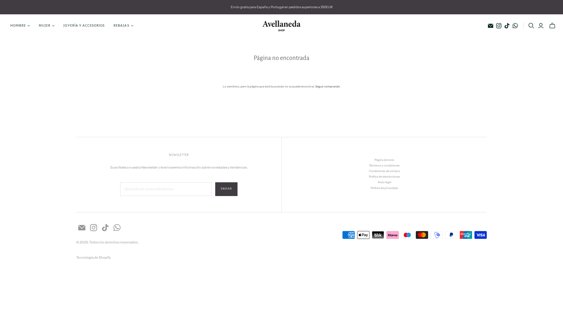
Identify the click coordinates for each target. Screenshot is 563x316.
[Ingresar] (541, 26)
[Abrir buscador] (531, 26)
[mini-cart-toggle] (552, 26)
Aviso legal (384, 182)
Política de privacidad (384, 188)
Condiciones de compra (384, 171)
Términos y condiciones (384, 165)
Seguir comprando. (327, 86)
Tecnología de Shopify (93, 257)
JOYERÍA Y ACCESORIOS (84, 26)
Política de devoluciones (384, 176)
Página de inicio (384, 160)
